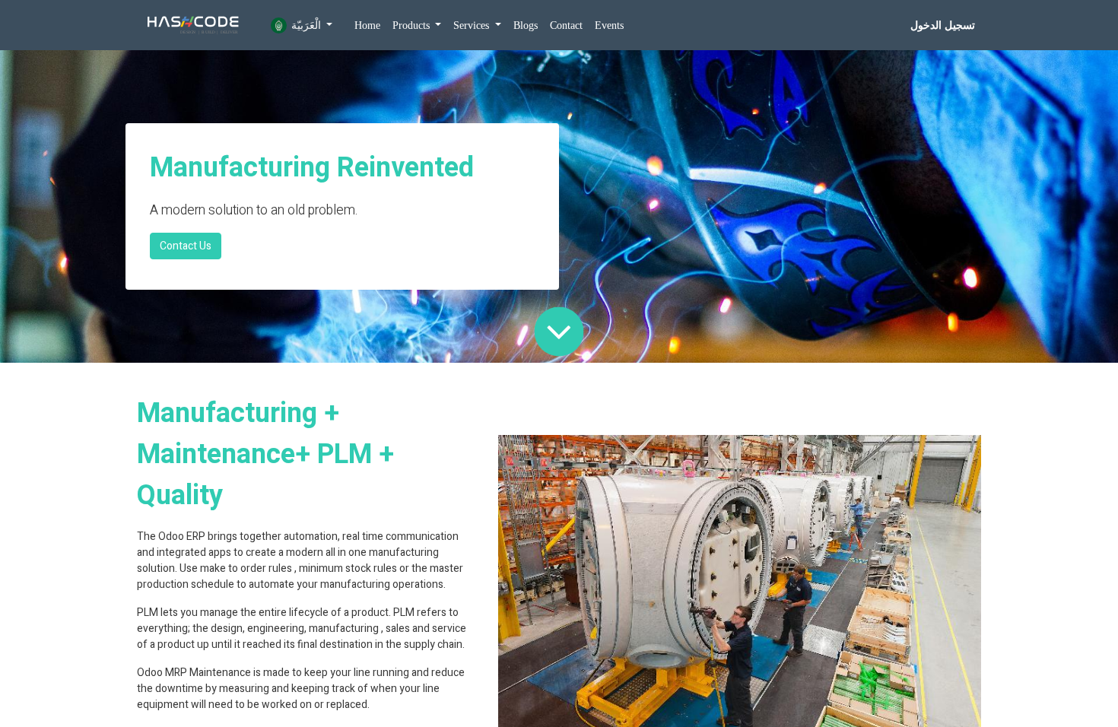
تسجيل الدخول (942, 25)
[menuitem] (367, 25)
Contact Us (185, 246)
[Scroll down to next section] (559, 332)
